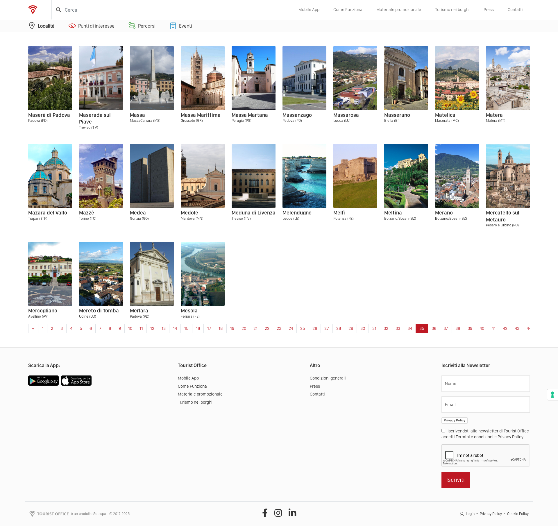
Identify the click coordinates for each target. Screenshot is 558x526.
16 (198, 328)
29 (350, 328)
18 (221, 328)
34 (409, 328)
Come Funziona (347, 9)
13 (164, 328)
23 (279, 328)
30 (362, 328)
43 (517, 328)
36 (434, 328)
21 (255, 328)
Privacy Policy (454, 420)
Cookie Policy (518, 513)
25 (302, 328)
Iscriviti (455, 479)
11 (141, 328)
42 (505, 328)
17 (209, 328)
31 (374, 328)
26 (314, 328)
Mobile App (308, 9)
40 (482, 328)
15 (186, 328)
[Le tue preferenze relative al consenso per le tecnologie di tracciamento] (552, 394)
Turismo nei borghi (452, 9)
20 (244, 328)
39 (470, 328)
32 (386, 328)
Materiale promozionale (398, 9)
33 (398, 328)
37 (445, 328)
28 (338, 328)
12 (152, 328)
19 (232, 328)
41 (493, 328)
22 (267, 328)
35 (421, 328)
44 (529, 328)
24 (291, 328)
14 (175, 328)
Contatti (515, 9)
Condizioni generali (328, 378)
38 (457, 328)
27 (326, 328)
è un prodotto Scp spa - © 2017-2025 (100, 513)
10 (130, 328)
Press (489, 9)
